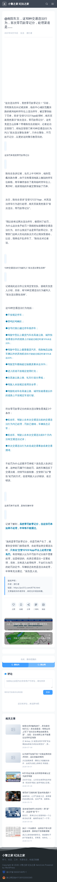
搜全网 (43, 664)
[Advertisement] (28, 69)
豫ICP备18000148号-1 (16, 872)
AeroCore (40, 865)
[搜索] (46, 3)
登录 (48, 692)
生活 (22, 33)
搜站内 (16, 664)
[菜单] (52, 4)
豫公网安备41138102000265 (19, 877)
